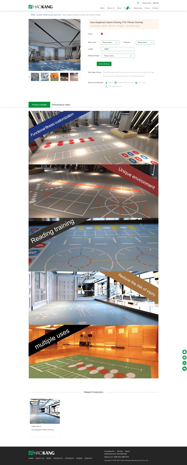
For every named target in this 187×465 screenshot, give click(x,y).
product (39, 15)
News (119, 8)
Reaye (127, 451)
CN (154, 3)
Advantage (138, 8)
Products (127, 8)
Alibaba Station (146, 3)
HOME (33, 15)
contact (155, 8)
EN (157, 3)
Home (102, 8)
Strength (69, 458)
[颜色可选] (102, 34)
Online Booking (104, 64)
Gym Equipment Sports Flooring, (42, 430)
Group (147, 8)
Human (79, 458)
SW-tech (120, 451)
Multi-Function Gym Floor (52, 15)
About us (110, 8)
